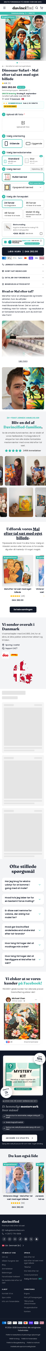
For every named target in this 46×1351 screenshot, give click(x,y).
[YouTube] (15, 1239)
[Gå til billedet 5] (25, 62)
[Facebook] (4, 1239)
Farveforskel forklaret (11, 1276)
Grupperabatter (31, 1307)
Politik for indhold (33, 1343)
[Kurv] (41, 7)
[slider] (23, 388)
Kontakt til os (7, 1293)
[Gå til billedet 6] (26, 62)
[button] (23, 124)
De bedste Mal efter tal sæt (12, 1281)
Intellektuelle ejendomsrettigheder (23, 1346)
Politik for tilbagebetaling (16, 1343)
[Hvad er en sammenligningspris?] (29, 90)
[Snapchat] (36, 1239)
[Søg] (36, 7)
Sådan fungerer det (10, 1261)
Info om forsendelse (10, 1301)
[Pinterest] (26, 1239)
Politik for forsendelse (29, 1339)
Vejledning (36, 169)
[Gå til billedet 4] (23, 62)
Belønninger (7, 1272)
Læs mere (23, 361)
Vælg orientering (15, 136)
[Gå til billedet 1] (17, 62)
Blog (4, 1265)
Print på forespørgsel (33, 1297)
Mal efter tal (29, 1257)
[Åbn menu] (4, 7)
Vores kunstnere (31, 1275)
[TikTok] (20, 1239)
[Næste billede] (42, 37)
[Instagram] (9, 1239)
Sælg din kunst (33, 1279)
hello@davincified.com (15, 1230)
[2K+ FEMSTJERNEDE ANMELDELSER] (23, 486)
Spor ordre (6, 1297)
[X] (31, 1239)
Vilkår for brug (14, 1339)
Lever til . (13, 99)
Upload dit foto (15, 114)
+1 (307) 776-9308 (13, 1234)
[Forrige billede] (3, 37)
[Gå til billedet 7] (28, 62)
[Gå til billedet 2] (19, 62)
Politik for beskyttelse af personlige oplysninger (23, 1335)
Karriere (27, 1311)
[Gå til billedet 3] (21, 62)
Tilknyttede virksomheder (30, 1302)
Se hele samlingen (23, 609)
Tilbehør (27, 1267)
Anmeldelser (7, 1268)
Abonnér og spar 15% (17, 1138)
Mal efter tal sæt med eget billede (18, 66)
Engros (27, 1293)
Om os (5, 1257)
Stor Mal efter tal (31, 1271)
